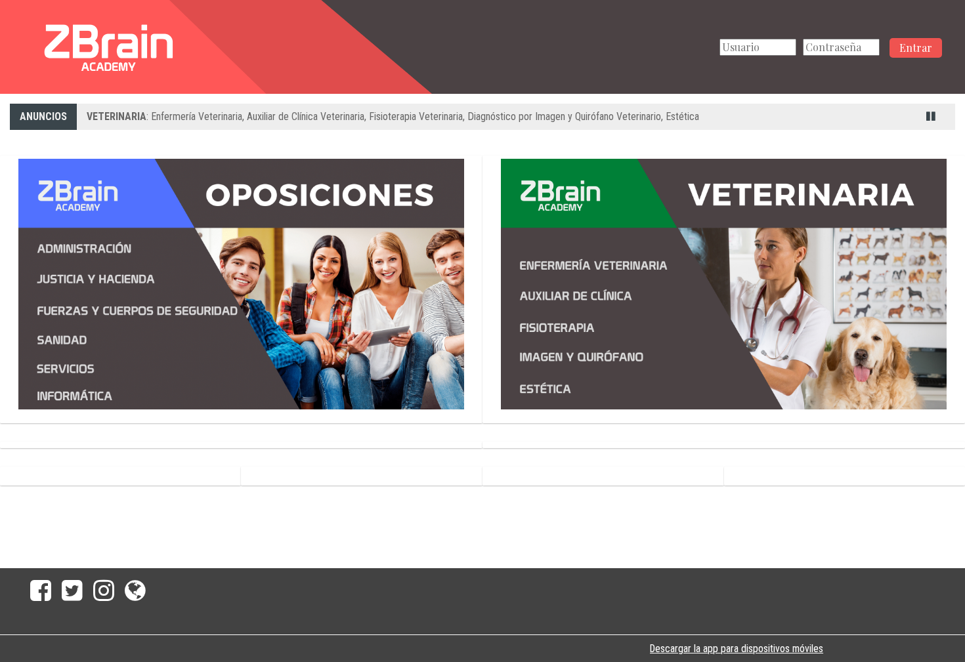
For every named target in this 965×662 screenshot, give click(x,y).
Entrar (915, 47)
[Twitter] (72, 595)
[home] (107, 46)
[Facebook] (38, 595)
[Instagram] (103, 595)
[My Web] (137, 595)
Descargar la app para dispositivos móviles (736, 648)
